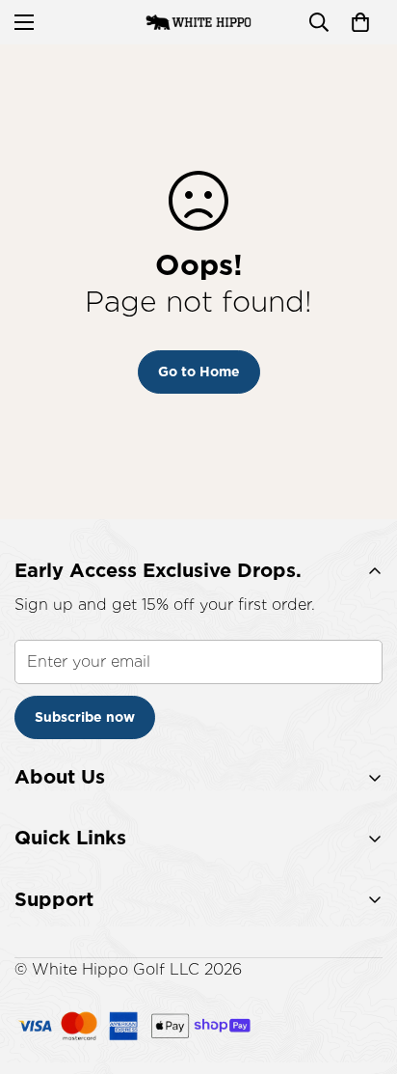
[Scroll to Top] (362, 971)
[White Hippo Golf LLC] (198, 22)
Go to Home (199, 371)
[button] (360, 22)
